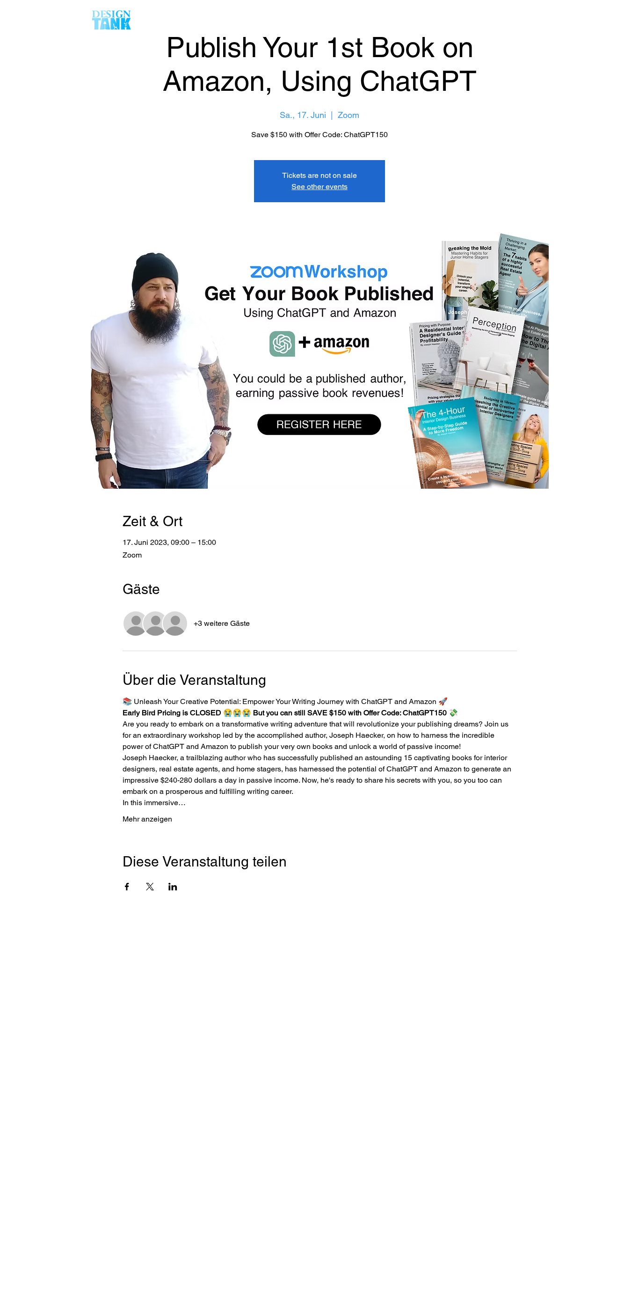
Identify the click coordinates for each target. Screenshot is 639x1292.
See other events (319, 186)
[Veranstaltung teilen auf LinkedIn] (172, 886)
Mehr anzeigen (147, 819)
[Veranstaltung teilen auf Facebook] (127, 886)
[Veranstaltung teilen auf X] (149, 886)
